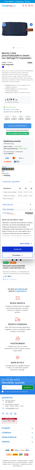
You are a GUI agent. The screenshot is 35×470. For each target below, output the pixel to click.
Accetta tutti (17, 249)
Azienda (6, 441)
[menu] (32, 6)
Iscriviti (27, 387)
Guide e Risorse (9, 437)
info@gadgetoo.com (11, 408)
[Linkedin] (15, 413)
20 (20, 111)
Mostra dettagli (25, 243)
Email (28, 1)
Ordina (17, 133)
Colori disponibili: (8, 64)
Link (26, 391)
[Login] (26, 6)
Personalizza (16, 255)
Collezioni (6, 432)
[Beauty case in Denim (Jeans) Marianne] (17, 29)
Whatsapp (20, 1)
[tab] (17, 181)
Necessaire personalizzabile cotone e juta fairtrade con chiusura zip (14, 267)
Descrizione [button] (8, 204)
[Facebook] (3, 413)
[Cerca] (23, 6)
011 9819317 (10, 1)
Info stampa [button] (8, 209)
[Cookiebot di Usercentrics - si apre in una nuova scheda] (25, 213)
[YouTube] (7, 413)
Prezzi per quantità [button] (11, 181)
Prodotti (6, 428)
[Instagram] (11, 413)
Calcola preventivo (17, 126)
